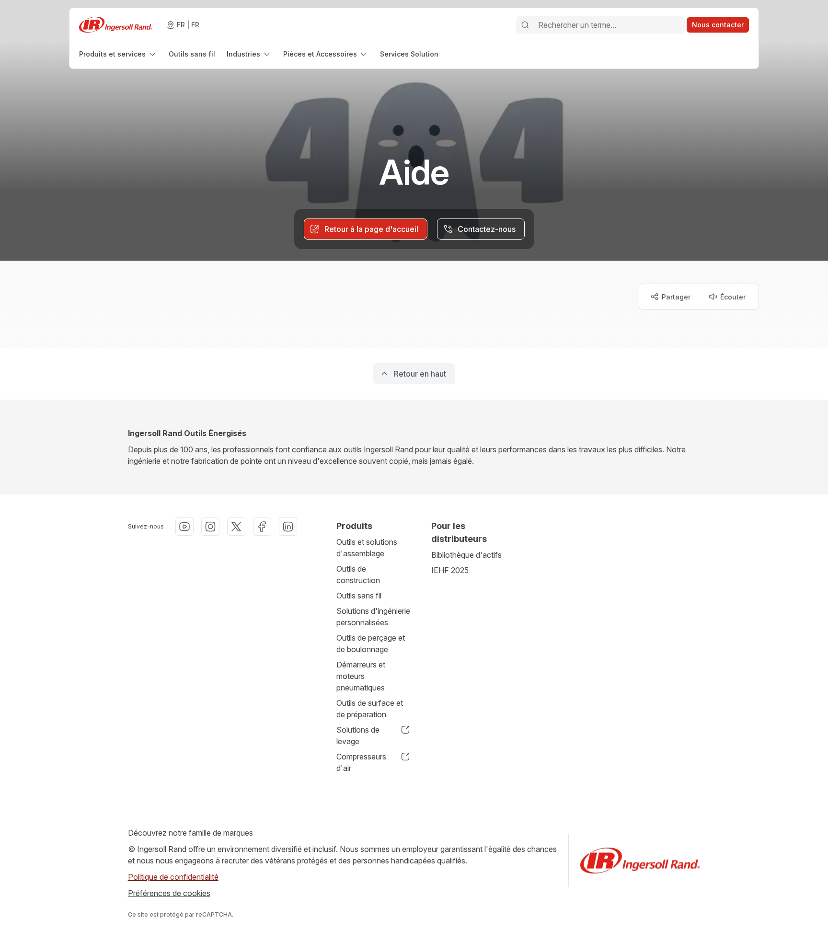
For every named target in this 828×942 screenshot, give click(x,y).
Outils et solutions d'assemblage (366, 547)
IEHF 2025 (450, 570)
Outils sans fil (358, 595)
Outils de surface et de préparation (369, 708)
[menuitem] (118, 54)
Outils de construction (358, 574)
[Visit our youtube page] (184, 526)
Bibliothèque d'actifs (466, 555)
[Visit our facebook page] (262, 526)
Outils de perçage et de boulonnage (370, 643)
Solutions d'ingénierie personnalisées (373, 616)
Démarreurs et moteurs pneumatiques (360, 676)
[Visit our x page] (236, 526)
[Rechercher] (525, 25)
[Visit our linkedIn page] (288, 526)
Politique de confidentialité (173, 877)
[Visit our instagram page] (210, 526)
